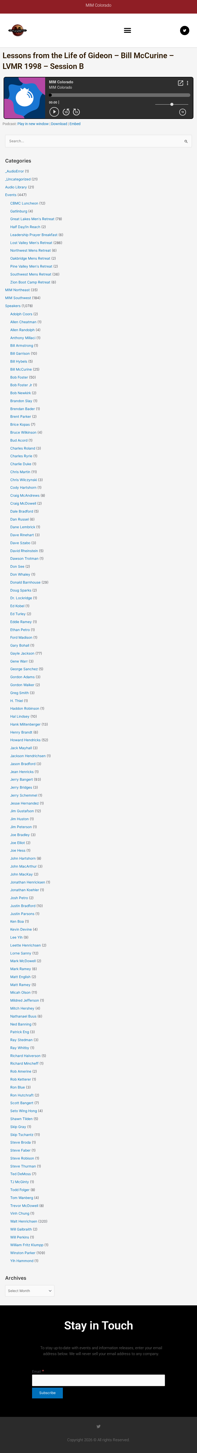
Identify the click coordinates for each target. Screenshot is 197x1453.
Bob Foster (19, 377)
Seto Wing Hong (23, 1111)
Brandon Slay (21, 401)
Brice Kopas (20, 424)
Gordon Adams (22, 677)
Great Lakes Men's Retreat (32, 219)
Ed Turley (18, 614)
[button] (127, 30)
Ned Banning (20, 1024)
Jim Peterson (21, 827)
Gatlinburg (18, 211)
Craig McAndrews (25, 495)
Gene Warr (19, 661)
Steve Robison (22, 1158)
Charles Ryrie (21, 456)
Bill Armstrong (21, 345)
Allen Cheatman (23, 322)
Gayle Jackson (22, 653)
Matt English (20, 977)
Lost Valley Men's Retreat (31, 243)
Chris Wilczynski (23, 480)
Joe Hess (17, 850)
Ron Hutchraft (22, 1095)
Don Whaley (20, 574)
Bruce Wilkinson (23, 432)
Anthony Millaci (22, 338)
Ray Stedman (21, 1040)
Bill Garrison (20, 353)
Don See (17, 566)
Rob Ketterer (20, 1079)
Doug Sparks (20, 590)
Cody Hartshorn (23, 487)
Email (38, 1371)
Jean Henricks (22, 772)
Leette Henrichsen (25, 945)
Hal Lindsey (19, 716)
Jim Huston (19, 819)
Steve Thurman (23, 1166)
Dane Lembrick (22, 527)
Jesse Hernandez (24, 803)
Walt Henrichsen (23, 1221)
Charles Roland (22, 448)
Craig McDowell (23, 503)
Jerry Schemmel (23, 795)
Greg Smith (19, 693)
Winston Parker (22, 1253)
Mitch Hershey (22, 1008)
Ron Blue (17, 1087)
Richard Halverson (25, 1056)
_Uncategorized (18, 179)
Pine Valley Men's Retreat (31, 266)
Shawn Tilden (21, 1119)
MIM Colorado (98, 5)
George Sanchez (24, 669)
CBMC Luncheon (24, 203)
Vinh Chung (19, 1213)
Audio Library (16, 187)
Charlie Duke (20, 464)
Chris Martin (20, 472)
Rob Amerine (20, 1071)
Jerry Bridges (21, 787)
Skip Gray (18, 1127)
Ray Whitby (19, 1048)
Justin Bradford (22, 906)
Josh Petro (19, 898)
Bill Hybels (18, 361)
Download (59, 124)
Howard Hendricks (25, 740)
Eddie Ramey (21, 622)
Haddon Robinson (24, 708)
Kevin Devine (21, 929)
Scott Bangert (21, 1103)
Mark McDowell (23, 961)
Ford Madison (21, 637)
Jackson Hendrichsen (28, 756)
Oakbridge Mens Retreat (30, 258)
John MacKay (21, 874)
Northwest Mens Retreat (30, 250)
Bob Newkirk (20, 393)
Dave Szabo (20, 543)
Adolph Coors (21, 314)
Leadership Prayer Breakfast (33, 235)
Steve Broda (20, 1142)
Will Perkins (19, 1237)
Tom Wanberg (21, 1198)
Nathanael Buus (23, 1016)
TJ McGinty (19, 1182)
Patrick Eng (19, 1032)
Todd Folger (19, 1190)
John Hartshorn (23, 858)
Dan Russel (19, 519)
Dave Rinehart (22, 535)
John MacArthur (23, 866)
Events (10, 195)
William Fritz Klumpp (26, 1245)
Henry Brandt (21, 732)
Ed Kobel (17, 606)
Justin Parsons (22, 914)
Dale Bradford (21, 511)
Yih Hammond (21, 1261)
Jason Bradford (22, 764)
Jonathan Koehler (24, 890)
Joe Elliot (17, 843)
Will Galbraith (21, 1229)
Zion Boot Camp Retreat (30, 282)
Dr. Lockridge (21, 598)
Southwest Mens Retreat (30, 274)
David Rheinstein (24, 551)
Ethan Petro (20, 630)
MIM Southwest (18, 298)
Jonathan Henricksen (27, 882)
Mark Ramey (20, 969)
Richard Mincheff (24, 1063)
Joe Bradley (20, 835)
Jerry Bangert (21, 779)
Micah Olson (20, 992)
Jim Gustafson (22, 811)
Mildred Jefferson (24, 1000)
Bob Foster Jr (21, 385)
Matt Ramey (20, 985)
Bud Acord (18, 440)
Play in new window (33, 124)
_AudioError (14, 171)
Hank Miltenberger (25, 724)
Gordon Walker (22, 685)
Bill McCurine (21, 369)
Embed (75, 124)
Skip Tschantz (21, 1135)
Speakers (13, 306)
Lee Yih (16, 937)
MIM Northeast (17, 290)
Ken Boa (17, 921)
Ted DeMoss (20, 1174)
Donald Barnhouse (25, 582)
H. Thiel (16, 701)
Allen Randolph (22, 330)
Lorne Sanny (20, 953)
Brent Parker (20, 416)
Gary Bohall (19, 645)
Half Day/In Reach (25, 227)
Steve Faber (20, 1150)
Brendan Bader (22, 409)
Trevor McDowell (24, 1206)
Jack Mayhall (21, 748)
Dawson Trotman (24, 558)
